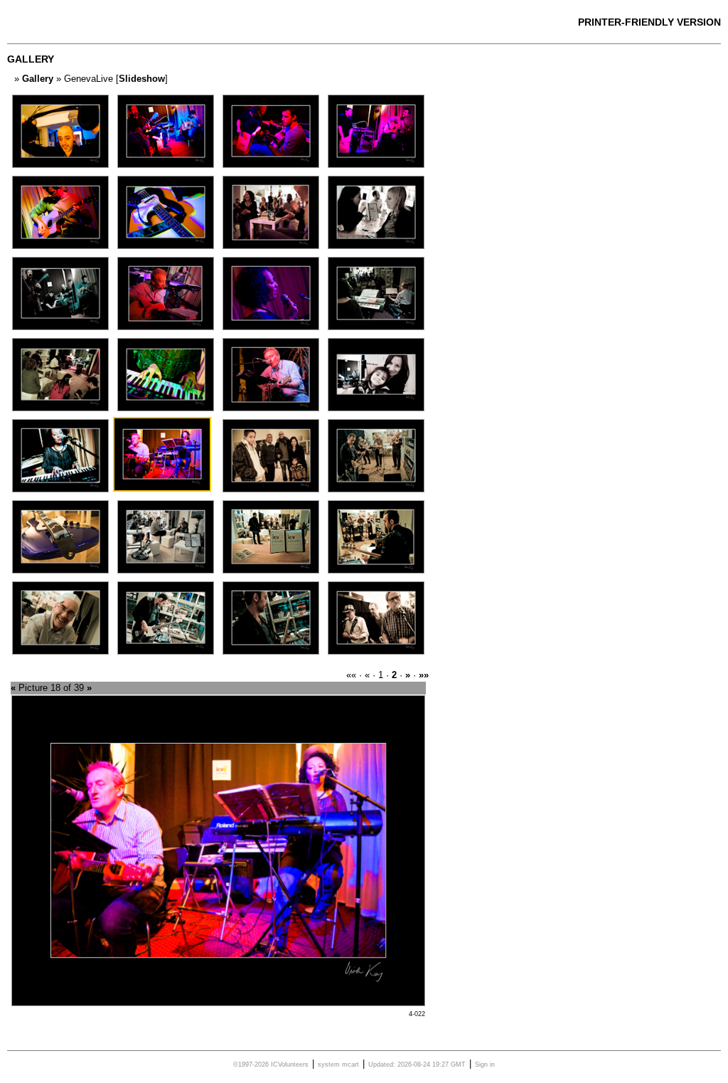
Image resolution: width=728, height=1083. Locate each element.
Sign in (485, 1064)
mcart (350, 1064)
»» (424, 675)
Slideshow (142, 78)
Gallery (37, 78)
